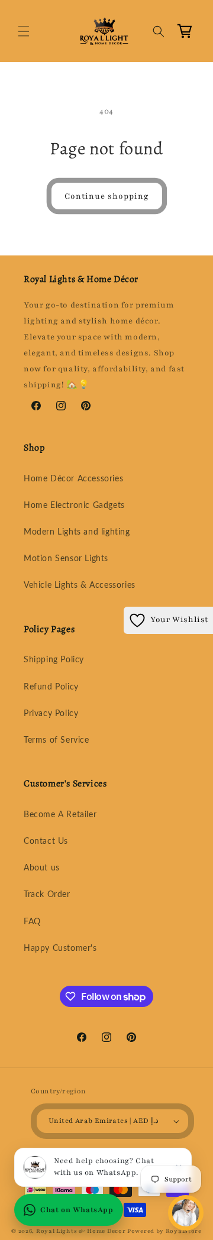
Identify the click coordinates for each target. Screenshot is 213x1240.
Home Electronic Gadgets (74, 505)
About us (42, 868)
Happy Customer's (60, 948)
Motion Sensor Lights (66, 559)
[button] (24, 31)
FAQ (32, 922)
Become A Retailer (60, 815)
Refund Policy (51, 687)
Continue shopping (106, 196)
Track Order (47, 895)
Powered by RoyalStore (164, 1231)
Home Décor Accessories (73, 479)
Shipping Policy (54, 660)
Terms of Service (56, 740)
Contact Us (46, 841)
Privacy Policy (51, 714)
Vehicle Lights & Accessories (79, 585)
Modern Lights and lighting (77, 532)
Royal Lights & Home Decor (81, 1231)
